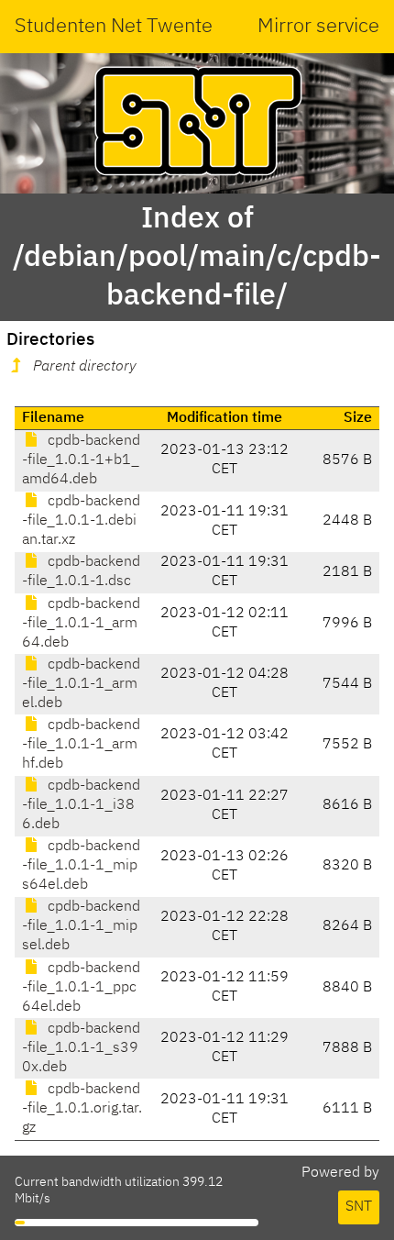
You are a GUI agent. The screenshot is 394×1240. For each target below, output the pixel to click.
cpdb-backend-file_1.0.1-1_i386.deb (81, 805)
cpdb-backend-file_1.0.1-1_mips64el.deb (81, 865)
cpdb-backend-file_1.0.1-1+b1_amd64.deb (81, 460)
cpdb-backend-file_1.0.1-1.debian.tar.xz (81, 521)
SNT (358, 1207)
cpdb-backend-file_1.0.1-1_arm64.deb (81, 623)
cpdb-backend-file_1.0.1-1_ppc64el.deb (81, 987)
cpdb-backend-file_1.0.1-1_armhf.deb (81, 744)
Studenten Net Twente (114, 27)
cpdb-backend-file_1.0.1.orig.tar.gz (82, 1108)
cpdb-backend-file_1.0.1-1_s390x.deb (81, 1048)
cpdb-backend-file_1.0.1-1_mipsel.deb (81, 926)
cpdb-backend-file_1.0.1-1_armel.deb (81, 684)
